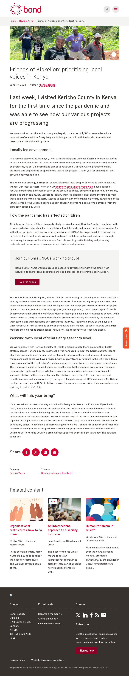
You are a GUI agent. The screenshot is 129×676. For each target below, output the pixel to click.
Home (13, 21)
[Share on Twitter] (36, 452)
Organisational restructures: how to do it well (26, 530)
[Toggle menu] (115, 9)
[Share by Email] (55, 452)
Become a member (49, 614)
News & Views (26, 21)
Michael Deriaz (47, 85)
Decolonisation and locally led (57, 473)
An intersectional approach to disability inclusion (63, 530)
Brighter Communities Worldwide (74, 186)
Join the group (27, 282)
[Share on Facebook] (26, 452)
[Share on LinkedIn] (45, 452)
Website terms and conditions (47, 660)
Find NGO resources (49, 623)
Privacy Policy (17, 660)
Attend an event (47, 618)
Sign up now (86, 650)
